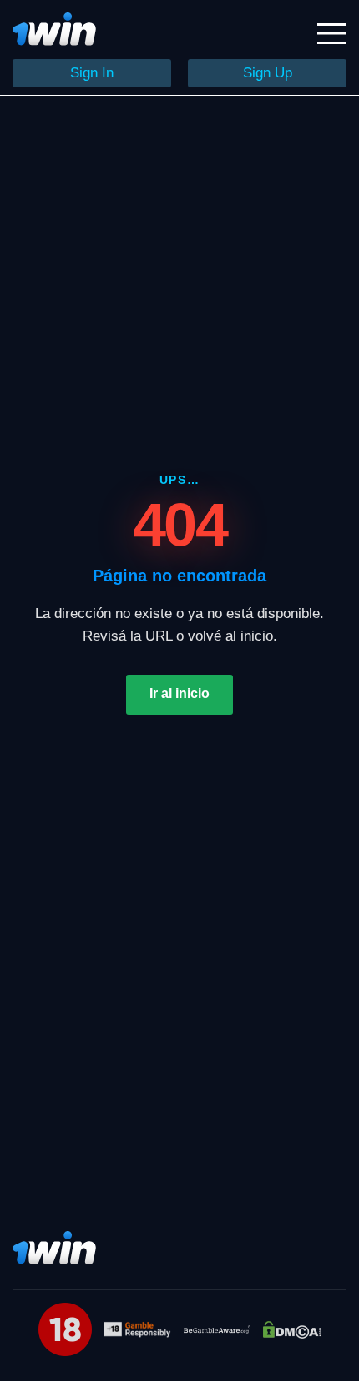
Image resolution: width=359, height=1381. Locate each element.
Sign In (92, 73)
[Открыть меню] (331, 33)
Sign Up (267, 73)
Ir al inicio (179, 693)
